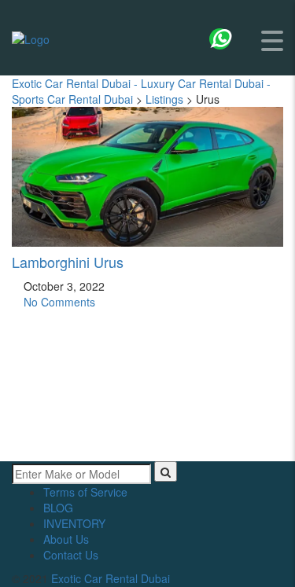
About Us (66, 539)
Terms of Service (85, 492)
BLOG (58, 507)
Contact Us (70, 555)
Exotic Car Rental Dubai (110, 578)
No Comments (57, 302)
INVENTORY (74, 523)
